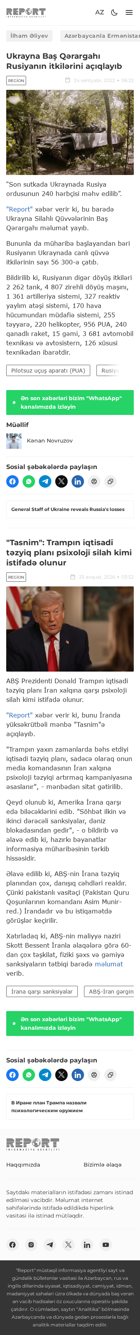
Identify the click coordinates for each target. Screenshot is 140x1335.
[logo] (26, 12)
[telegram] (45, 481)
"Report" (19, 209)
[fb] (12, 481)
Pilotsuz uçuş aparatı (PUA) (48, 370)
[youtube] (106, 1245)
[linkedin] (78, 481)
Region (16, 80)
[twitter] (61, 481)
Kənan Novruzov (50, 440)
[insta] (31, 1245)
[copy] (110, 481)
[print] (94, 481)
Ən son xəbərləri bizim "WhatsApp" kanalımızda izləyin (71, 402)
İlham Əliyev (29, 35)
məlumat (109, 964)
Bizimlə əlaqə (103, 1164)
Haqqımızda (23, 1164)
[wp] (29, 481)
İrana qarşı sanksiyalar (42, 991)
